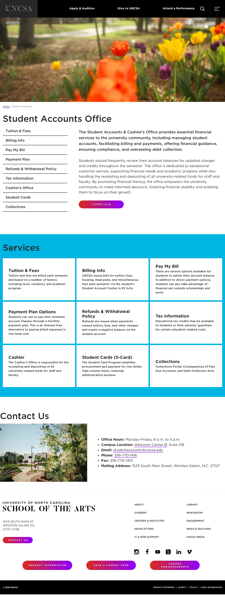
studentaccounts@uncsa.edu (138, 450)
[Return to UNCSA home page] (19, 9)
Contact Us (99, 204)
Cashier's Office (19, 188)
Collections (15, 207)
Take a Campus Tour (111, 565)
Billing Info (15, 140)
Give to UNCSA (129, 8)
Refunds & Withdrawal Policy (31, 169)
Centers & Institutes (149, 520)
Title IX (193, 587)
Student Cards (18, 197)
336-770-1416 (125, 455)
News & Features (199, 528)
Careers (140, 512)
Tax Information (19, 178)
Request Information (48, 565)
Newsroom (194, 512)
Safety (182, 587)
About (139, 504)
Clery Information (211, 587)
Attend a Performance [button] (179, 8)
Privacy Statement (164, 587)
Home (6, 106)
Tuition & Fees (18, 131)
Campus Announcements (175, 565)
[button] (202, 8)
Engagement (195, 520)
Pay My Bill (15, 150)
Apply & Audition (82, 8)
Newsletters (144, 528)
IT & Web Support (146, 537)
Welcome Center (150, 445)
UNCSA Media (196, 537)
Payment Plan (18, 159)
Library (192, 504)
